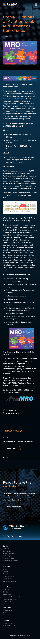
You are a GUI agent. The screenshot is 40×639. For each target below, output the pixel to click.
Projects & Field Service (10, 599)
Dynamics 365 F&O (9, 579)
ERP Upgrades (7, 551)
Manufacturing (7, 594)
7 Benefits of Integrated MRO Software (18, 442)
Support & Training (8, 558)
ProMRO (5, 571)
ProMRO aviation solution (15, 99)
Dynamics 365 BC (8, 576)
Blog (4, 612)
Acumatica (6, 574)
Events (5, 615)
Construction (7, 601)
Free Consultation (14, 507)
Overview (6, 548)
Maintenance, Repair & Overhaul (12, 597)
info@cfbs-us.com (10, 625)
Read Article (11, 449)
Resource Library (8, 610)
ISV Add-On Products (9, 581)
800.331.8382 (9, 623)
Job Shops (6, 592)
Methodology (7, 556)
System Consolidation (9, 553)
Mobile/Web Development (10, 560)
